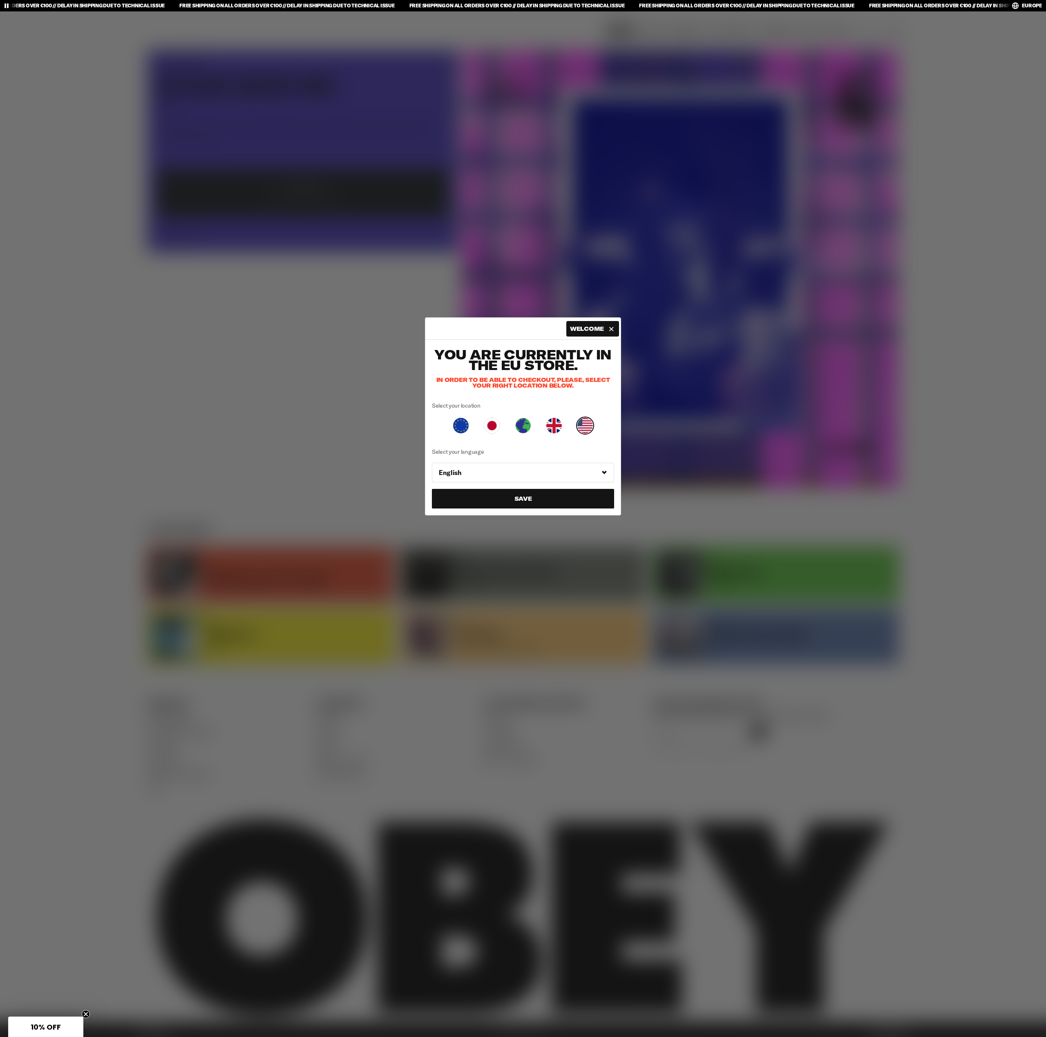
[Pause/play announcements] (6, 5)
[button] (45, 1027)
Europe (1032, 5)
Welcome (587, 328)
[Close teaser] (86, 1014)
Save (523, 498)
